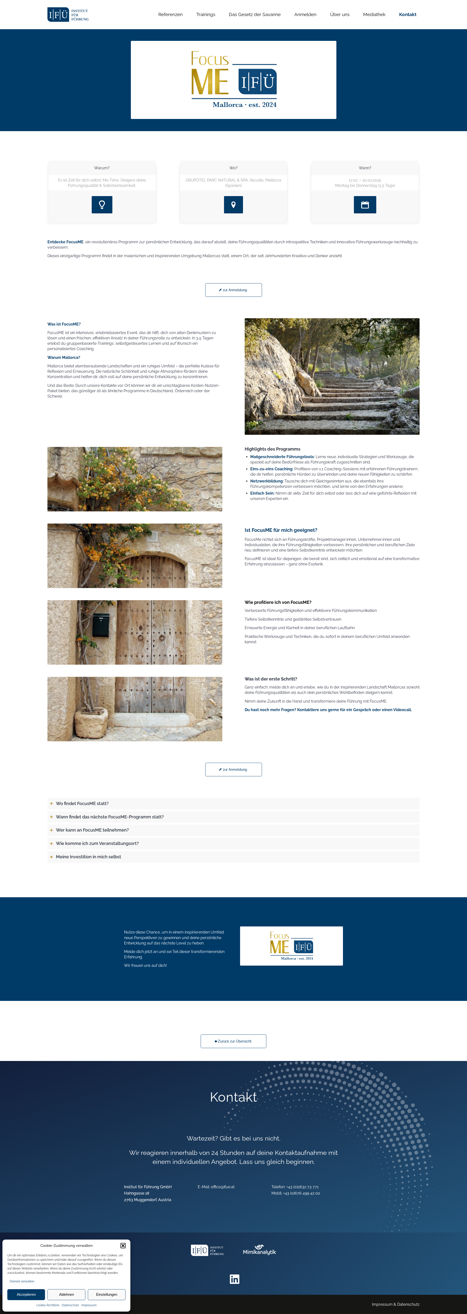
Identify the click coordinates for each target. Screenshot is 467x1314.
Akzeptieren (26, 1294)
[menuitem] (170, 14)
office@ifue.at (222, 1187)
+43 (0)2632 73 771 (302, 1187)
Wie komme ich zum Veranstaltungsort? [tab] (97, 843)
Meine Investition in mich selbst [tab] (88, 856)
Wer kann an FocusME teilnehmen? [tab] (92, 830)
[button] (123, 1245)
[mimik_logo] (259, 1253)
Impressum (89, 1305)
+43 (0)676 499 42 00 (301, 1193)
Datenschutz (70, 1305)
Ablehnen (66, 1294)
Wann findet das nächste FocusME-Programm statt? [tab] (110, 817)
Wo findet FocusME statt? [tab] (82, 803)
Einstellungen (106, 1294)
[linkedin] (235, 1279)
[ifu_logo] (68, 14)
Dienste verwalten (22, 1281)
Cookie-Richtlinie (47, 1305)
